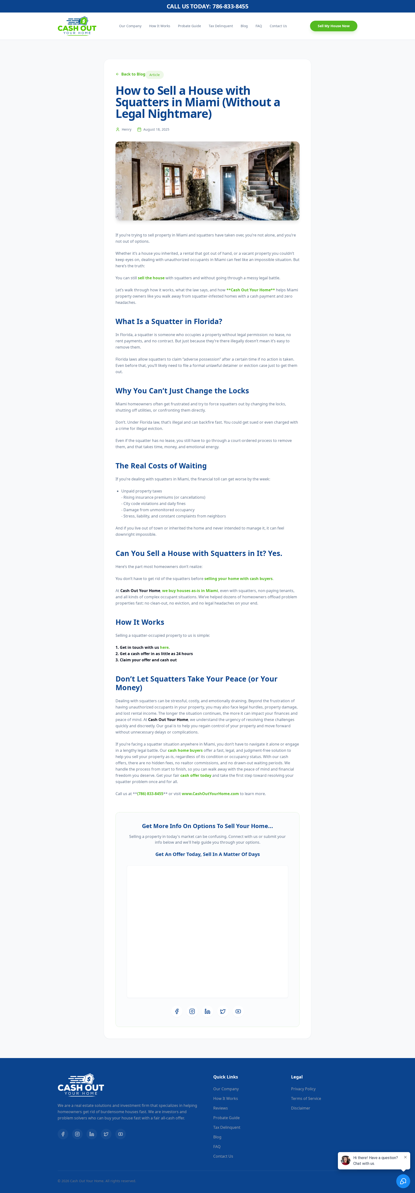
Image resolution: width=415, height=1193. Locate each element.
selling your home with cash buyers (238, 578)
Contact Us (278, 26)
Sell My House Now (334, 26)
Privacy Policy (303, 1088)
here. (165, 647)
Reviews (220, 1108)
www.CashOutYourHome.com (210, 793)
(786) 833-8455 (150, 793)
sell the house (151, 278)
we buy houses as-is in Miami (190, 590)
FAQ (259, 26)
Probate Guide (189, 26)
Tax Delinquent (221, 26)
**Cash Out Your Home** (250, 290)
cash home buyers (185, 750)
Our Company (130, 26)
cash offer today (195, 775)
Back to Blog (133, 74)
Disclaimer (300, 1108)
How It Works (159, 26)
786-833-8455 (230, 6)
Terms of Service (306, 1098)
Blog (244, 26)
